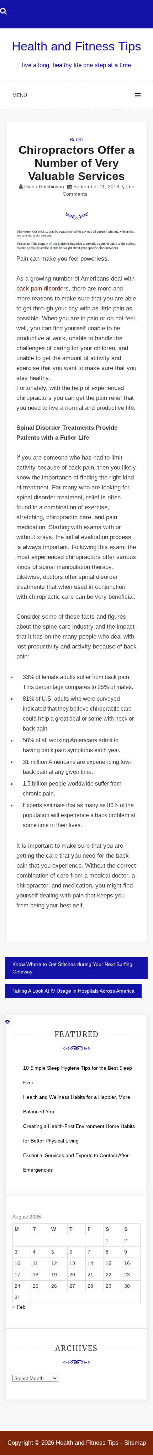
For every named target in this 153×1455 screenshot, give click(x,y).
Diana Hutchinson (44, 186)
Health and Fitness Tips (76, 46)
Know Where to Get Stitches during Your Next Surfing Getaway (72, 967)
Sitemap (135, 1442)
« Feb (19, 1307)
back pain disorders (42, 288)
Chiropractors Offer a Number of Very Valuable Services (76, 163)
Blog (77, 139)
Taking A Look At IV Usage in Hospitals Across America (73, 991)
